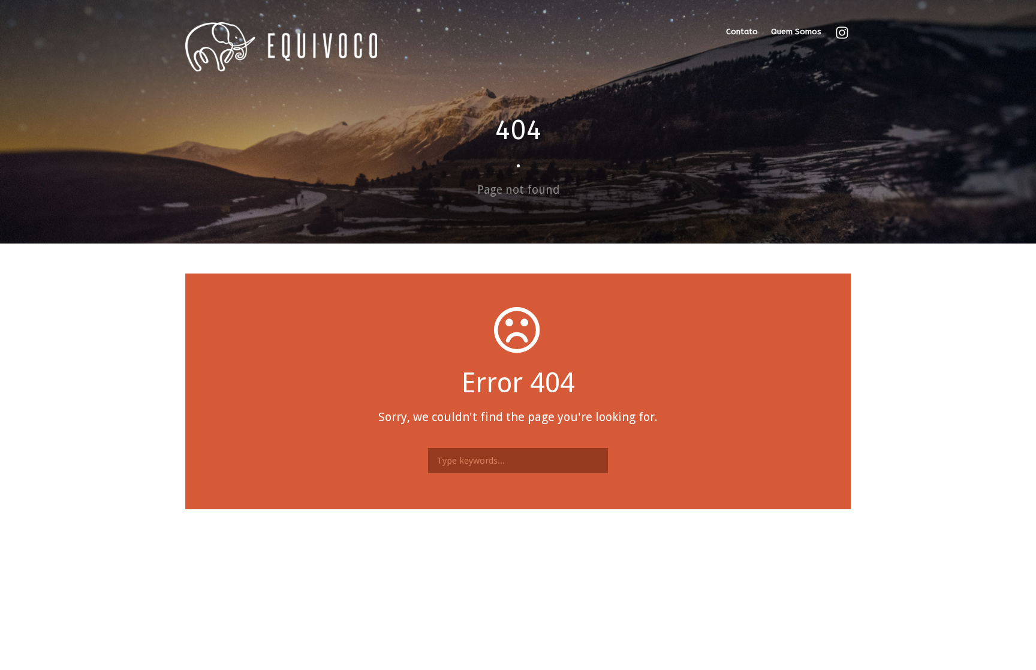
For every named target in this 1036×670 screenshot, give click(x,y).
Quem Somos (796, 31)
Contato (742, 31)
